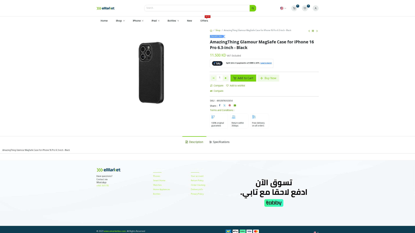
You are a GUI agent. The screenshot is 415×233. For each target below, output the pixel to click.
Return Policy (197, 181)
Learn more (266, 63)
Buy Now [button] (270, 78)
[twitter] (224, 105)
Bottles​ (156, 194)
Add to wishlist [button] (237, 85)
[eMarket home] (105, 8)
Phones (157, 176)
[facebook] (219, 105)
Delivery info (197, 190)
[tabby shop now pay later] (274, 192)
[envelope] (235, 105)
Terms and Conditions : (222, 110)
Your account (197, 176)
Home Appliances (161, 190)
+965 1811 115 (102, 186)
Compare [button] (218, 85)
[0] (294, 8)
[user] (316, 8)
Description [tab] (195, 142)
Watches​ (157, 185)
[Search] (253, 8)
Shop (218, 31)
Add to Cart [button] (245, 78)
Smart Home (159, 181)
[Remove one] (214, 78)
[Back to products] (313, 31)
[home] (211, 31)
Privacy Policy (197, 194)
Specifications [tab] (221, 142)
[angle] (309, 31)
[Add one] (226, 78)
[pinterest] (230, 105)
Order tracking (198, 185)
